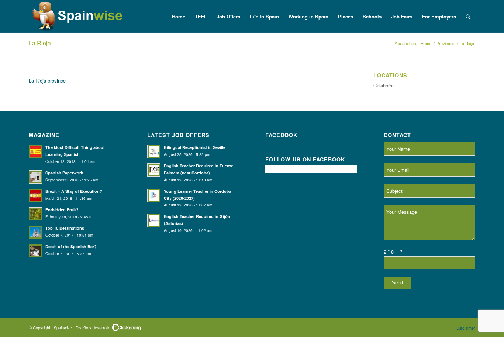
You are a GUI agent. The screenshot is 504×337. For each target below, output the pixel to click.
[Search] (468, 16)
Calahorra (383, 85)
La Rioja (40, 43)
